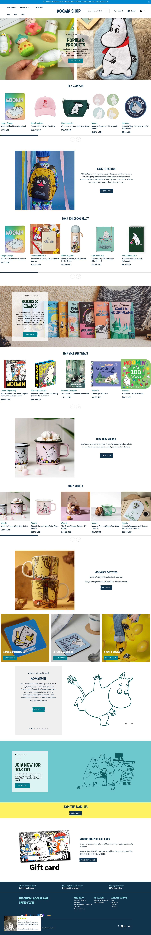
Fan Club (113, 907)
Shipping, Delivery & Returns (83, 904)
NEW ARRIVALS (75, 86)
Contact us (114, 902)
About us (114, 904)
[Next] (132, 723)
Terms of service (79, 909)
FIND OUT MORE (88, 860)
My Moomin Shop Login (101, 900)
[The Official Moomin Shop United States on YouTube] (129, 927)
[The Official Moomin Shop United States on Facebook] (118, 927)
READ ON (30, 334)
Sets (8, 14)
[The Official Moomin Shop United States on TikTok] (125, 927)
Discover (75, 61)
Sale (15, 14)
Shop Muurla (75, 486)
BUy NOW (106, 588)
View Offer (10, 658)
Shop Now (106, 191)
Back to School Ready (75, 218)
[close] (149, 2)
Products (23, 7)
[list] (75, 113)
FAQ (112, 900)
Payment (77, 902)
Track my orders (99, 902)
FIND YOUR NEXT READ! (75, 353)
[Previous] (126, 723)
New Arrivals (11, 7)
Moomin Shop (69, 11)
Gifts (23, 14)
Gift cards (77, 907)
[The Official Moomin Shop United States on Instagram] (122, 927)
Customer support (80, 900)
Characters (39, 7)
